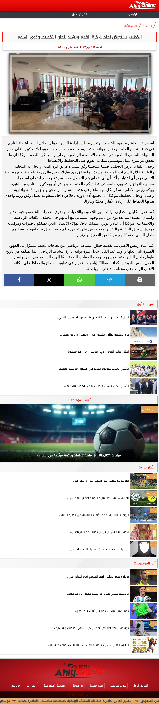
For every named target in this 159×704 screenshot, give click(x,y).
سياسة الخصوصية (54, 685)
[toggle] (26, 14)
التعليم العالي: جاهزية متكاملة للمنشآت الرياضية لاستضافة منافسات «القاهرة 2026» (94, 701)
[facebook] (19, 280)
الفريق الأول (79, 14)
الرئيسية (132, 14)
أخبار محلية (96, 685)
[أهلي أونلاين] (142, 5)
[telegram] (110, 280)
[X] (49, 280)
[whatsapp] (79, 280)
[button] (8, 435)
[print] (140, 280)
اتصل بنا (31, 685)
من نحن (15, 685)
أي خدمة (78, 685)
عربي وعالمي (118, 685)
